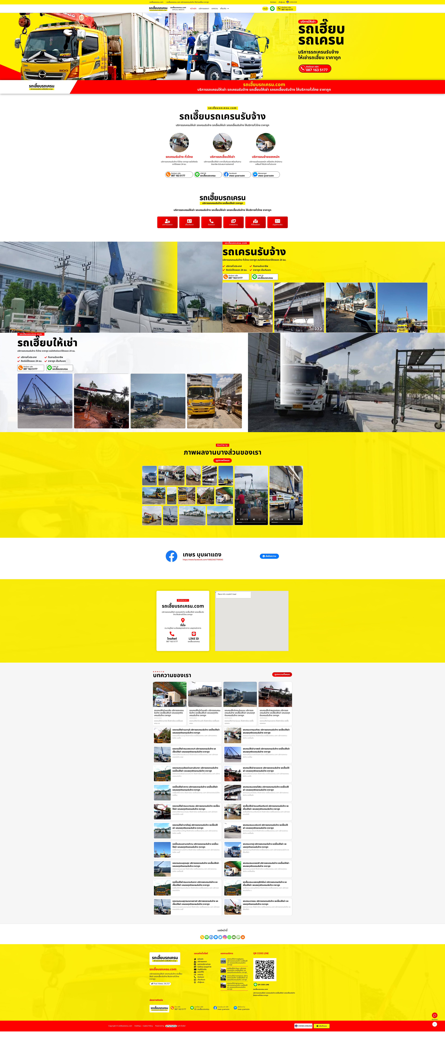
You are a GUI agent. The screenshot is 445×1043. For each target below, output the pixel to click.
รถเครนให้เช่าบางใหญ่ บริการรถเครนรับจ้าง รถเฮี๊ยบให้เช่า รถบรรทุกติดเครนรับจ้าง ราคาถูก (195, 826)
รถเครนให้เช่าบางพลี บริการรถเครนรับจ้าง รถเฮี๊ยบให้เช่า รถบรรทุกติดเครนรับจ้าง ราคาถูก (266, 750)
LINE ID (203, 173)
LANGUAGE (293, 2)
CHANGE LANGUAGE (305, 1026)
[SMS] (238, 937)
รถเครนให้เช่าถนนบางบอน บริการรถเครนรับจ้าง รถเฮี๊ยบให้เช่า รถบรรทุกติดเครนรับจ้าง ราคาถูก (196, 807)
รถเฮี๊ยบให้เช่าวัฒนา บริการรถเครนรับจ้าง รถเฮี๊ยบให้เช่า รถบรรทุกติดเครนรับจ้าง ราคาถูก (237, 970)
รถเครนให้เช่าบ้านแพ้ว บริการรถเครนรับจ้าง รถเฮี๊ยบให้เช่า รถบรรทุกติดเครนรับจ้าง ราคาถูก (204, 713)
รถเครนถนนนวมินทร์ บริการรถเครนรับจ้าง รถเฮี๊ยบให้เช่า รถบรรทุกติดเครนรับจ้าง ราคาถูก (265, 826)
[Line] (207, 937)
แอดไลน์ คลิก (198, 1007)
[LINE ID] (193, 633)
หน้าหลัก (193, 8)
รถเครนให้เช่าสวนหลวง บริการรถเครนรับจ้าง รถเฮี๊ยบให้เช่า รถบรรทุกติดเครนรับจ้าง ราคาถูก (266, 769)
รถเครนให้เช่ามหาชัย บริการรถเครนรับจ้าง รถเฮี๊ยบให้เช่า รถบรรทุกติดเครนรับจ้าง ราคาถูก (169, 713)
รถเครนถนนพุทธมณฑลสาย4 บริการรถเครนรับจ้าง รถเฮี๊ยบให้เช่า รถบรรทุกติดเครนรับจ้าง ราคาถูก (195, 903)
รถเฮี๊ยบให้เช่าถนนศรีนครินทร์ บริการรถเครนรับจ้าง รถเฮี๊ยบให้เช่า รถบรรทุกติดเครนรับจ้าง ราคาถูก (266, 807)
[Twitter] (220, 937)
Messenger (262, 173)
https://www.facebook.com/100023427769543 (203, 559)
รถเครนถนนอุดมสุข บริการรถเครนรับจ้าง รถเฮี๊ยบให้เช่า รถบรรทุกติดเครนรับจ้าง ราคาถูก (195, 865)
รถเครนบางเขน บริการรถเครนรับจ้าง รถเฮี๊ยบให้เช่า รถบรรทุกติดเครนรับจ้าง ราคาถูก (265, 903)
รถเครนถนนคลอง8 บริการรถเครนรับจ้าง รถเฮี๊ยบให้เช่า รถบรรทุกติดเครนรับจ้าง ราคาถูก (266, 865)
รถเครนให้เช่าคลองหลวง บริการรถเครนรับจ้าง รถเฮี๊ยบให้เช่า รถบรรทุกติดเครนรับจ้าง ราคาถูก (237, 978)
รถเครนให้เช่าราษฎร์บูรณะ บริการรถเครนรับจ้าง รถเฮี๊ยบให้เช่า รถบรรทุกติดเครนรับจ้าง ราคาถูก (237, 962)
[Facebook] (211, 937)
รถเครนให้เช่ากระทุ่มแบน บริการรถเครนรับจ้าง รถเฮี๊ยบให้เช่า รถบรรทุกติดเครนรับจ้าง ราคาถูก (240, 713)
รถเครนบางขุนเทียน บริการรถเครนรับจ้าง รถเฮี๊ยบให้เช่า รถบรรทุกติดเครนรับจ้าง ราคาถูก (266, 731)
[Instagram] (225, 937)
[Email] (234, 937)
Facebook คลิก (223, 1007)
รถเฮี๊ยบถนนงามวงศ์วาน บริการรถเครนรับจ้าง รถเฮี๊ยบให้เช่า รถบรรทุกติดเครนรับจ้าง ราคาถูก (195, 845)
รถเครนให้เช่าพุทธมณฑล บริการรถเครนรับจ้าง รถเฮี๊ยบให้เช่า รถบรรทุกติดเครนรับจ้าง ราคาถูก (237, 986)
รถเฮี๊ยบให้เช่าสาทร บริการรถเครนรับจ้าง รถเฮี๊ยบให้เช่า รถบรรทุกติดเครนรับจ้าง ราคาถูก (195, 788)
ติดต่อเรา (273, 2)
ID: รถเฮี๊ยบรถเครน (201, 1009)
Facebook (233, 173)
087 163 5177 (287, 10)
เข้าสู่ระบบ (282, 2)
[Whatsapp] (229, 937)
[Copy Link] (202, 937)
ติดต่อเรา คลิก (286, 7)
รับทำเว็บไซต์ (181, 1026)
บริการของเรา (204, 8)
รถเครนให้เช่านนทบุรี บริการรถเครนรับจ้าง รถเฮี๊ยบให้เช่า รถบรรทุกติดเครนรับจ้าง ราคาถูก (196, 731)
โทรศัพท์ (172, 639)
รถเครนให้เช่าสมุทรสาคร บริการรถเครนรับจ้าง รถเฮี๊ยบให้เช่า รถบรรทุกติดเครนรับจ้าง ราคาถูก (275, 713)
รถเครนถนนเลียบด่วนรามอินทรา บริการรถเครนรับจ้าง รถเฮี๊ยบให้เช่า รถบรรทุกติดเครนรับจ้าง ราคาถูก (195, 769)
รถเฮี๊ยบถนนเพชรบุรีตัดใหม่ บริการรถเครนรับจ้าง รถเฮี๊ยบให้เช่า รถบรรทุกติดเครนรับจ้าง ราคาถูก (265, 884)
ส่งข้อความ (241, 1007)
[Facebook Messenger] (216, 937)
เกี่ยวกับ (223, 8)
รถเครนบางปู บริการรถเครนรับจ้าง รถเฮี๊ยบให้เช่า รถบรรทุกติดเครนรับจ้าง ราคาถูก (264, 845)
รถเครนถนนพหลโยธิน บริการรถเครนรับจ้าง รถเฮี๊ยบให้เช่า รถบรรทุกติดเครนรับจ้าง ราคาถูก (266, 788)
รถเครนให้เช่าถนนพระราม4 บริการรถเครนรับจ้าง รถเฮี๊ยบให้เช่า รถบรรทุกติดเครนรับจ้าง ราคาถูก (194, 750)
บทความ (214, 8)
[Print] (243, 937)
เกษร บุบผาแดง (237, 176)
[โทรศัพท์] (172, 633)
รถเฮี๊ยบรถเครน (208, 176)
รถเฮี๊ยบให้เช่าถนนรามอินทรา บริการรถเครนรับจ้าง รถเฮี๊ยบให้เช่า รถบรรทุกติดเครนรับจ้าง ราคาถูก (194, 884)
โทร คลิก (177, 1007)
